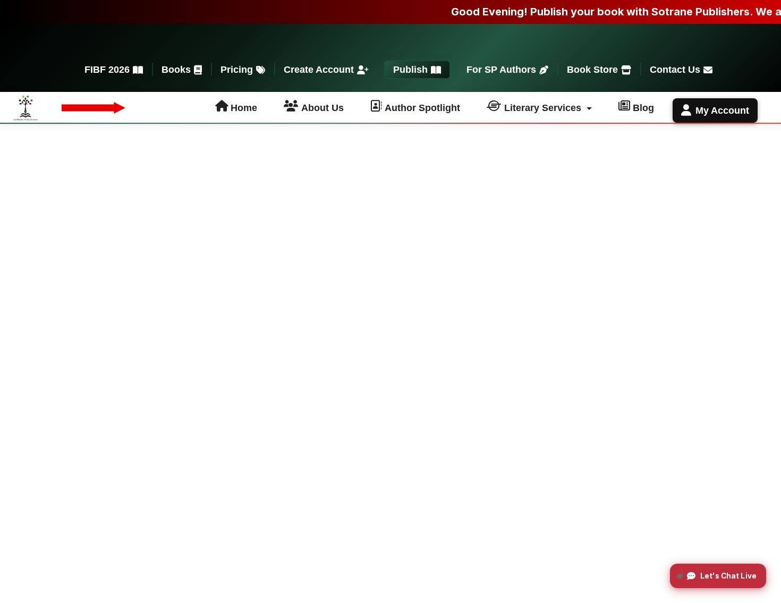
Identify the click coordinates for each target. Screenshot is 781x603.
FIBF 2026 (107, 69)
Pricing (236, 69)
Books (176, 69)
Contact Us (675, 69)
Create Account (319, 69)
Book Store (592, 69)
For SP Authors (501, 69)
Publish (410, 69)
